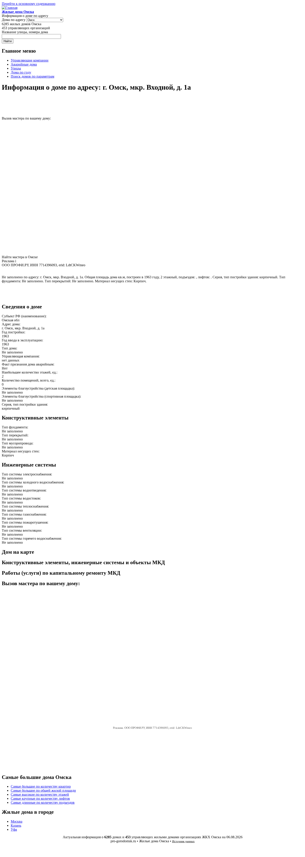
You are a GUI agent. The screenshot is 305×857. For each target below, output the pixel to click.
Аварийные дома (24, 64)
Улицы (16, 68)
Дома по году (21, 72)
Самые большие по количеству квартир (41, 786)
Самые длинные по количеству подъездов (43, 802)
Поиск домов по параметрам (32, 76)
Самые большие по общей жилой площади (43, 790)
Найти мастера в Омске (20, 257)
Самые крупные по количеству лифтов (40, 798)
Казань (16, 825)
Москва (16, 821)
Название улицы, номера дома (25, 32)
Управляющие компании (29, 60)
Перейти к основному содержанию (28, 4)
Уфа (14, 829)
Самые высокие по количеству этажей (40, 794)
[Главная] (9, 8)
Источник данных (183, 841)
